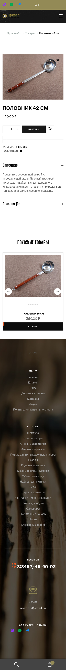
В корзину (33, 129)
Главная (33, 377)
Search (16, 664)
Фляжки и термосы (33, 449)
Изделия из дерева (33, 465)
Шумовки (22, 146)
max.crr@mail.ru (33, 608)
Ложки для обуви (33, 503)
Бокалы (33, 460)
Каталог (33, 382)
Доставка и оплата (33, 393)
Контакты (33, 398)
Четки (33, 487)
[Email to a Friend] (21, 151)
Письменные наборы (33, 514)
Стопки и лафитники (33, 443)
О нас (33, 352)
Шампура (33, 433)
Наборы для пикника (33, 481)
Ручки (33, 519)
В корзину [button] (33, 326)
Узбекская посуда (33, 476)
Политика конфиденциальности (33, 409)
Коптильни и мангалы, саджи (33, 497)
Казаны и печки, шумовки (33, 470)
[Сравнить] (6, 139)
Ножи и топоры (33, 438)
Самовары (33, 508)
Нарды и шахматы (33, 492)
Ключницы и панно (33, 524)
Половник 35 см (33, 313)
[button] (57, 59)
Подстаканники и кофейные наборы (33, 454)
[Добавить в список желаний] (50, 129)
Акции (33, 404)
